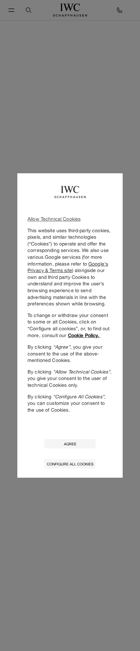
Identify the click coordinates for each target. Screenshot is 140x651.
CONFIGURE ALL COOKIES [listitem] (70, 464)
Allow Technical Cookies (54, 219)
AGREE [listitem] (70, 444)
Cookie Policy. (84, 335)
